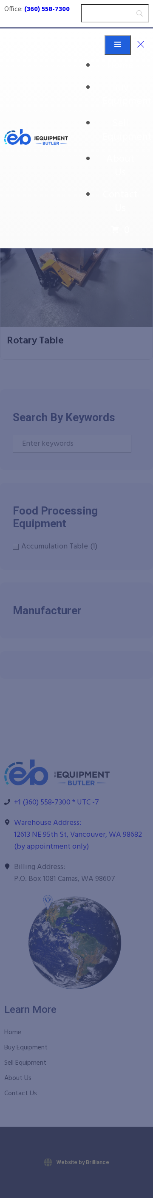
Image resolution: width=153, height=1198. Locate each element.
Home (120, 66)
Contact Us (120, 202)
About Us (120, 166)
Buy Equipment (127, 95)
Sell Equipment (127, 130)
